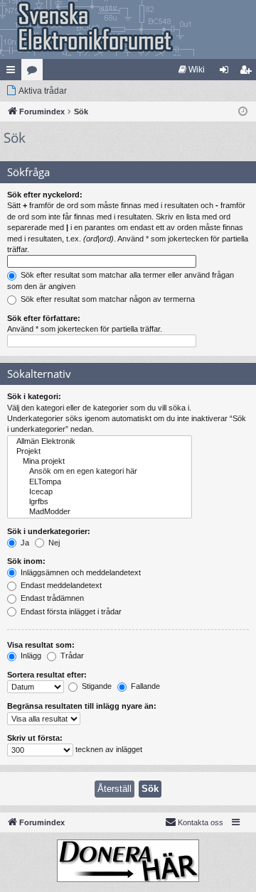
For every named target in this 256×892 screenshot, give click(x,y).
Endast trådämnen (51, 598)
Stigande (96, 686)
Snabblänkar (13, 72)
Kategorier (35, 72)
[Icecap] (100, 492)
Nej (53, 542)
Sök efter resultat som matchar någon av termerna (106, 299)
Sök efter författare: (43, 318)
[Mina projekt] (100, 462)
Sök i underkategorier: (48, 531)
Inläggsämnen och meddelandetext (79, 572)
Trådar (71, 655)
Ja (23, 542)
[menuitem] (191, 69)
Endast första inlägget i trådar (70, 611)
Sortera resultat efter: (47, 674)
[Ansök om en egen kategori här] (100, 472)
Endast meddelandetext (60, 585)
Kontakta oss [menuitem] (200, 822)
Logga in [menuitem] (227, 72)
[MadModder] (100, 512)
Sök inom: (26, 561)
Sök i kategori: (34, 396)
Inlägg (29, 655)
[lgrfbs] (100, 502)
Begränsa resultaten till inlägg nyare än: (81, 706)
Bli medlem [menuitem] (248, 72)
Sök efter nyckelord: (44, 194)
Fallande (144, 686)
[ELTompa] (100, 482)
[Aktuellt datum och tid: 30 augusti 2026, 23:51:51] (242, 112)
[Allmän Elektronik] (100, 442)
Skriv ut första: (35, 738)
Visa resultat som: (41, 645)
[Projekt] (100, 452)
